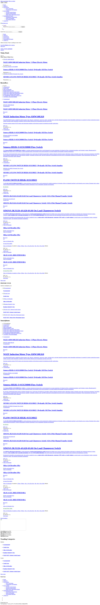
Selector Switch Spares (11, 13)
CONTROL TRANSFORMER (10, 96)
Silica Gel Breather (10, 18)
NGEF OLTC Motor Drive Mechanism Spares (13, 93)
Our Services (6, 7)
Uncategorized (6, 87)
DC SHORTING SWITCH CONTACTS (12, 95)
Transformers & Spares (8, 16)
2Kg (31, 246)
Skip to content (12, 1)
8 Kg (41, 246)
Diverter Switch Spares (11, 12)
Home (4, 4)
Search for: (5, 26)
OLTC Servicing (9, 8)
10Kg (43, 246)
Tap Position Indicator (10, 19)
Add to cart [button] (5, 128)
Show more (3, 280)
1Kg (25, 246)
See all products (4, 518)
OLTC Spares (6, 11)
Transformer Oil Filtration (11, 9)
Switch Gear (6, 88)
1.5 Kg (28, 246)
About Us (5, 6)
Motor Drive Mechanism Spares (13, 14)
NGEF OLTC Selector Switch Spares (11, 91)
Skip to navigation (4, 1)
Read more (5, 278)
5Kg (36, 246)
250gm (18, 246)
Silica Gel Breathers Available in (10, 273)
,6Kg (38, 246)
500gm (22, 246)
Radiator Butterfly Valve (8, 90)
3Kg (33, 246)
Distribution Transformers (11, 17)
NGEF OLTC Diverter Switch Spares (11, 94)
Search (4, 25)
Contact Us (5, 20)
